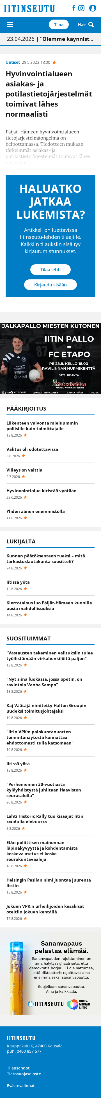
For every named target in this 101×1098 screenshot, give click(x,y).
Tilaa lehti (50, 270)
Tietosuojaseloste (24, 1073)
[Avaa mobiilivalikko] (10, 24)
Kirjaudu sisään (50, 285)
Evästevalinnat (21, 1085)
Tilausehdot (18, 1068)
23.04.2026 (50, 39)
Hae (82, 24)
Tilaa (59, 24)
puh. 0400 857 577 (24, 1051)
